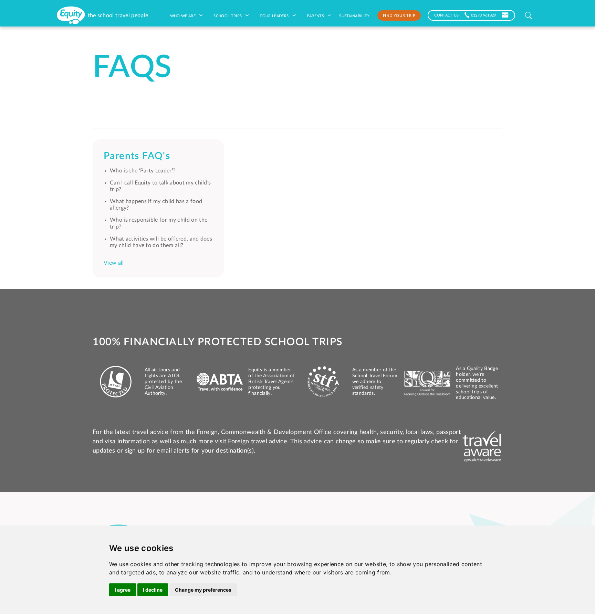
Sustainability (354, 15)
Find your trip (399, 15)
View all (114, 263)
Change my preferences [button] (203, 590)
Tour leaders (275, 15)
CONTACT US (446, 14)
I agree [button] (123, 590)
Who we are (183, 15)
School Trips (228, 15)
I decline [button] (153, 590)
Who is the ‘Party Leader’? (142, 170)
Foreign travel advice (257, 441)
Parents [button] (316, 15)
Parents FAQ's (137, 156)
